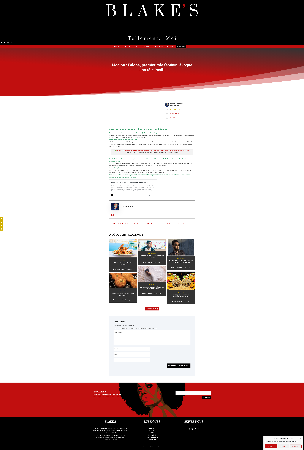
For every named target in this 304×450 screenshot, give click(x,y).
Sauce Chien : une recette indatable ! (123, 263)
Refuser (283, 446)
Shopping (170, 47)
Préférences (295, 446)
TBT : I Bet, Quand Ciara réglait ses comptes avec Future (152, 288)
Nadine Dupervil (148, 262)
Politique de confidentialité (156, 447)
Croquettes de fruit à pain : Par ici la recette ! (123, 294)
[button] (301, 438)
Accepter (270, 446)
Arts (135, 47)
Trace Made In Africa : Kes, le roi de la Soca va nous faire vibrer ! (181, 261)
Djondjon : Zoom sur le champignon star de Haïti (181, 295)
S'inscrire (206, 397)
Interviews (177, 109)
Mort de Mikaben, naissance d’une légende (152, 256)
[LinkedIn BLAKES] (198, 429)
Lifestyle (126, 47)
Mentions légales (145, 447)
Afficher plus (151, 309)
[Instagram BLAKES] (192, 429)
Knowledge (144, 47)
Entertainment (158, 47)
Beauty (117, 47)
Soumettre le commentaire (178, 365)
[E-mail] (112, 215)
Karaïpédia (181, 47)
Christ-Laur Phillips (176, 104)
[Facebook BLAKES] (189, 429)
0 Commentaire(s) (174, 113)
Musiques (153, 253)
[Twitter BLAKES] (195, 429)
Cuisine (124, 260)
